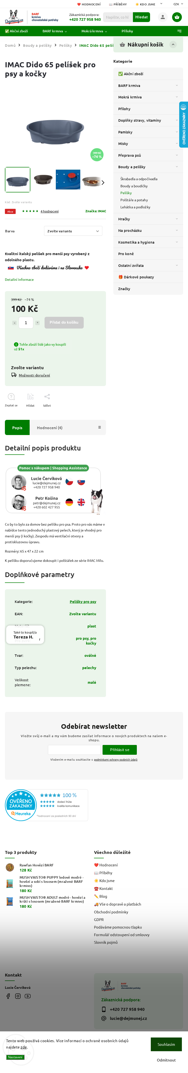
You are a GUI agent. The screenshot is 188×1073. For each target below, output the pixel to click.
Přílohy (124, 108)
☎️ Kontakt (103, 888)
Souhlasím (166, 1044)
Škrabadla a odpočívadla (138, 179)
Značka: (95, 211)
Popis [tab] (17, 427)
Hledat (141, 17)
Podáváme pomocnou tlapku (118, 927)
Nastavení (15, 1057)
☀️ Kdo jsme (145, 4)
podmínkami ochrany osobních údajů (115, 759)
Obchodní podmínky (111, 911)
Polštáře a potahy (134, 200)
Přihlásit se (119, 750)
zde (24, 1047)
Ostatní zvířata (131, 265)
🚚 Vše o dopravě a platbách (117, 904)
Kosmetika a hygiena (136, 242)
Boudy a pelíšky (132, 166)
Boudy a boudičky (134, 186)
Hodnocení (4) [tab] (49, 427)
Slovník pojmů (106, 942)
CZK (176, 4)
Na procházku (130, 230)
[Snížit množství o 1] (14, 323)
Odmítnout (166, 1060)
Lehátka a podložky (135, 207)
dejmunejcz (18, 996)
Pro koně (126, 253)
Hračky (124, 218)
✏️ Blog (100, 896)
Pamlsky (125, 132)
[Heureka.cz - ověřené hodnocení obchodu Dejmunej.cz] (47, 805)
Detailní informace (19, 279)
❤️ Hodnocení (89, 4)
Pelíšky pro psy (83, 601)
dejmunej (8, 996)
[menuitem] (20, 31)
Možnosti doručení (34, 375)
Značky (124, 288)
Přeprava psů (129, 155)
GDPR (99, 919)
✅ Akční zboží (130, 73)
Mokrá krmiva (130, 96)
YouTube (27, 996)
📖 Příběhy (118, 4)
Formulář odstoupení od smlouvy (121, 934)
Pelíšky (126, 192)
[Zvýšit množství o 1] (37, 323)
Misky (123, 143)
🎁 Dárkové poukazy (136, 276)
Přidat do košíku (64, 322)
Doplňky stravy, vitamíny (139, 120)
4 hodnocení (50, 211)
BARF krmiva (129, 85)
